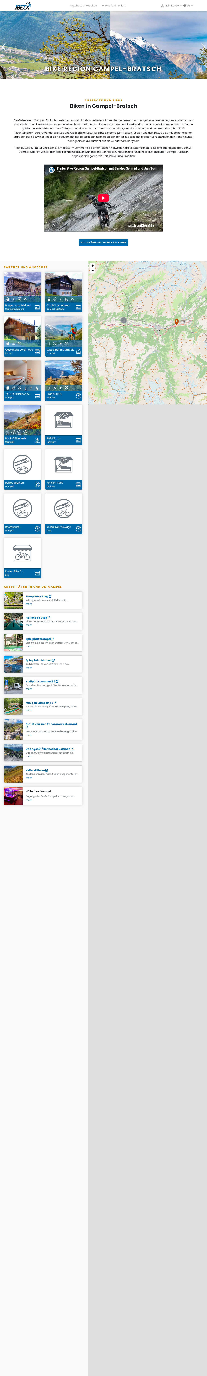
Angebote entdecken (83, 5)
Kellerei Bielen (35, 770)
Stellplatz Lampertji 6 (41, 681)
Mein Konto (171, 5)
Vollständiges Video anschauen (103, 242)
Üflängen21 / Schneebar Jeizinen (48, 749)
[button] (177, 322)
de (188, 5)
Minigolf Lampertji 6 (40, 703)
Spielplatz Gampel (39, 639)
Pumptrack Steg (37, 596)
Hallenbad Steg (37, 618)
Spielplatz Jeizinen (39, 660)
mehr (29, 603)
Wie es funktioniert (114, 5)
